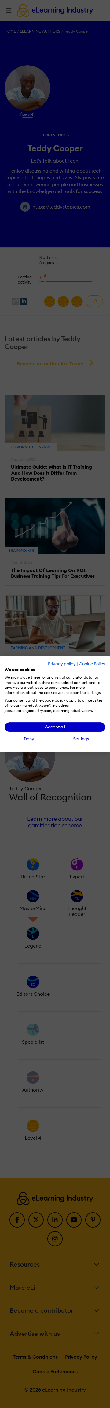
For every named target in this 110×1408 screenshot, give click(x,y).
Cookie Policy (92, 663)
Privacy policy (62, 663)
